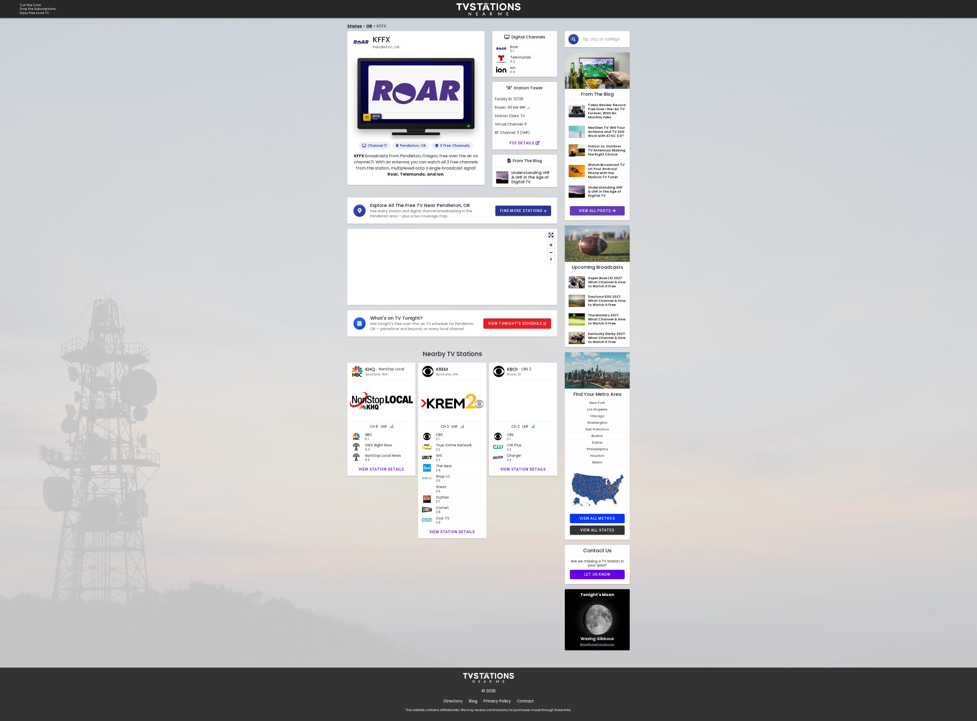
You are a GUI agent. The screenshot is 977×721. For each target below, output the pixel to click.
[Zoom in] (551, 245)
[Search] (573, 39)
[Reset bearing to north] (551, 259)
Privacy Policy (497, 701)
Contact (525, 701)
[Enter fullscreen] (551, 235)
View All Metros (597, 518)
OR (369, 26)
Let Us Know (597, 574)
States (354, 26)
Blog (473, 701)
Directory (453, 701)
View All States (597, 530)
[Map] (452, 267)
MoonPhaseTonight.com (597, 644)
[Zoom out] (551, 252)
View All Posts (595, 211)
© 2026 (489, 691)
